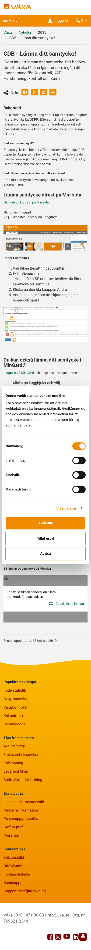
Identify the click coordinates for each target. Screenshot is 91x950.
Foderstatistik (15, 690)
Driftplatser (13, 866)
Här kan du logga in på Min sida (26, 202)
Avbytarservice (16, 698)
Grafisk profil (14, 827)
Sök (84, 20)
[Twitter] (34, 92)
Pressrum (11, 835)
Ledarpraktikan (16, 771)
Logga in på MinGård (19, 373)
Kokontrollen (14, 715)
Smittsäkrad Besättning (23, 780)
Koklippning (13, 763)
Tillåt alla (45, 523)
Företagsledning (17, 874)
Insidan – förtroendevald (24, 802)
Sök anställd (14, 857)
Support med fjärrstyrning (25, 891)
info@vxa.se (58, 915)
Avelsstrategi (14, 746)
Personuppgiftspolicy (21, 818)
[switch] (79, 460)
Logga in (60, 20)
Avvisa (45, 553)
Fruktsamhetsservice (21, 754)
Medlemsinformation (21, 810)
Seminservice (14, 724)
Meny (13, 20)
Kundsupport (14, 882)
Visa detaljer (66, 508)
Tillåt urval (45, 538)
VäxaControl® (15, 707)
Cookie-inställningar (70, 603)
